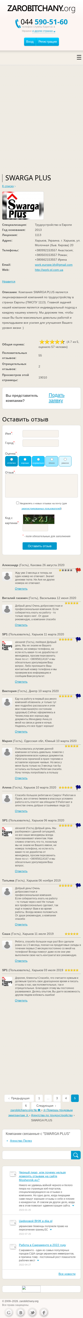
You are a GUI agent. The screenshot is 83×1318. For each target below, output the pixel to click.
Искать (76, 1155)
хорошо (25, 463)
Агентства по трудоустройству (52, 1115)
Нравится (8, 281)
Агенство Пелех (21, 1140)
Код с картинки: (12, 520)
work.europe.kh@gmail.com (54, 264)
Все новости (67, 1274)
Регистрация (48, 41)
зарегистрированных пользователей (41, 508)
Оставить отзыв (40, 546)
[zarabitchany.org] (41, 9)
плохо (52, 463)
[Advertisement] (41, 124)
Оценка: (11, 453)
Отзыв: (10, 472)
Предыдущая (20, 1098)
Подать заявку (56, 397)
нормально (38, 463)
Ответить (21, 588)
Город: (10, 443)
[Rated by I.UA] (31, 1288)
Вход (30, 41)
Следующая (44, 1105)
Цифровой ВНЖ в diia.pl (35, 1221)
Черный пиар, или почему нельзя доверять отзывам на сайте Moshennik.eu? (42, 1176)
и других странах (42, 31)
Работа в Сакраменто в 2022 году (42, 1245)
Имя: (9, 433)
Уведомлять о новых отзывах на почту (41, 503)
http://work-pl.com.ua (49, 269)
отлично (11, 463)
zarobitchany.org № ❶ (25, 1110)
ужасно (65, 463)
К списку (8, 186)
